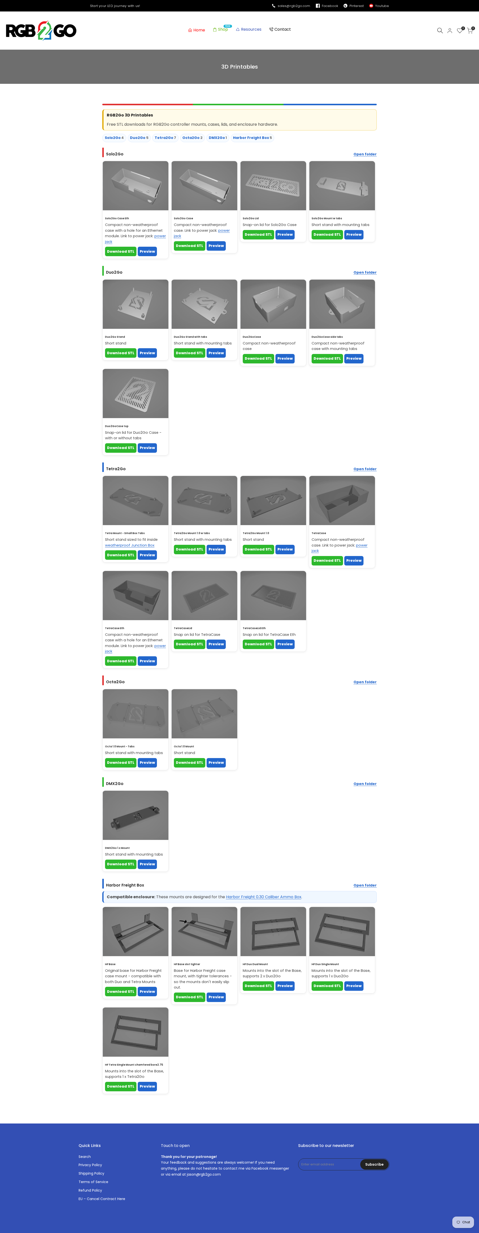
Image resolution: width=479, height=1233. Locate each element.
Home (199, 30)
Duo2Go (139, 137)
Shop (223, 29)
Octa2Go (192, 137)
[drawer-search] (440, 30)
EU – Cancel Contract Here (102, 1198)
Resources (251, 29)
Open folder (365, 154)
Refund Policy (90, 1190)
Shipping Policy (91, 1173)
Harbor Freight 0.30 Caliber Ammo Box (263, 897)
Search (85, 1156)
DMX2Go (218, 137)
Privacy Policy (90, 1164)
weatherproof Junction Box (129, 545)
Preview (147, 251)
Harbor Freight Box (252, 137)
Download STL (120, 251)
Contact (282, 29)
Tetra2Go (165, 137)
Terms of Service (93, 1181)
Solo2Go (114, 137)
